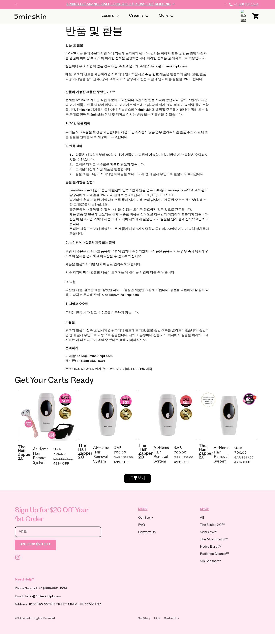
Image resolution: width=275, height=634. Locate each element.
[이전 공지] (16, 4)
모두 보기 (137, 478)
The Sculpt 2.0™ (212, 525)
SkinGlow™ (208, 533)
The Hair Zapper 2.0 (25, 453)
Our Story (145, 518)
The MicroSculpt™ (214, 540)
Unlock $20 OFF (35, 545)
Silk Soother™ (210, 562)
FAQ (141, 525)
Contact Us (147, 533)
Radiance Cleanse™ (214, 554)
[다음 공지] (225, 4)
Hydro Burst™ (210, 547)
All (202, 518)
